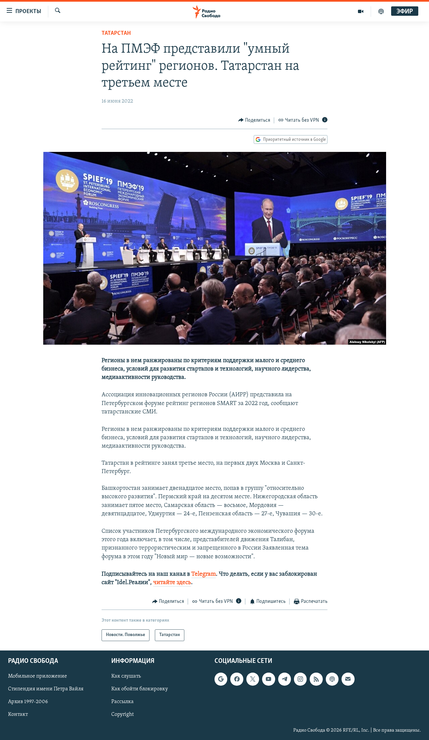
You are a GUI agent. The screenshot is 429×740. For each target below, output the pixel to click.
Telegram (203, 574)
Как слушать (126, 676)
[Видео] (361, 11)
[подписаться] (348, 679)
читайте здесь (172, 583)
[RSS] (316, 679)
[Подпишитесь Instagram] (300, 679)
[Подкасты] (332, 679)
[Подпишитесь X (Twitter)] (252, 679)
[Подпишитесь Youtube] (268, 679)
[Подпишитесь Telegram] (284, 679)
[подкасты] (381, 11)
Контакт (18, 714)
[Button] (254, 120)
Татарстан (116, 34)
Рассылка (122, 701)
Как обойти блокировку (139, 689)
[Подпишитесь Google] (220, 679)
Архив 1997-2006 (28, 701)
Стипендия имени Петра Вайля (45, 689)
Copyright (122, 714)
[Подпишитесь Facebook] (236, 679)
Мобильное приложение (37, 676)
